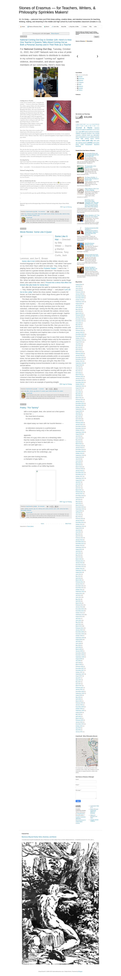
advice (84, 129)
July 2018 (78, 459)
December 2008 (80, 653)
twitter (79, 84)
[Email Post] (48, 211)
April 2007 (78, 683)
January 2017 (79, 493)
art (83, 132)
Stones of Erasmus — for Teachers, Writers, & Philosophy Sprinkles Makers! (57, 10)
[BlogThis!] (53, 212)
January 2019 (79, 447)
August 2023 (79, 342)
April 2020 (78, 418)
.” (48, 285)
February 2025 (79, 315)
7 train (87, 124)
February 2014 (79, 537)
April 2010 (78, 624)
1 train (77, 124)
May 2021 (78, 394)
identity (52, 213)
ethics (77, 137)
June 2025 (78, 307)
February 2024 (79, 330)
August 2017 (79, 480)
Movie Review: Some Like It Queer (36, 232)
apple (80, 131)
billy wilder (26, 391)
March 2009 (79, 649)
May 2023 (78, 347)
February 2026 (79, 292)
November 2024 (80, 321)
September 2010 (80, 614)
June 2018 (78, 461)
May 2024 (78, 324)
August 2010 (79, 616)
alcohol (94, 129)
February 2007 (79, 687)
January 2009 (79, 651)
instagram (80, 82)
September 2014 (80, 526)
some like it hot (55, 391)
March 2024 (79, 328)
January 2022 (79, 378)
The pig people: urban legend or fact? (90, 166)
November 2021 (80, 382)
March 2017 (79, 490)
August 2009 (79, 639)
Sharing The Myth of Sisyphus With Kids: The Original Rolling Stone (91, 269)
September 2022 (80, 363)
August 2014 (79, 528)
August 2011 (79, 593)
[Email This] (51, 212)
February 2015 (79, 518)
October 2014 (79, 524)
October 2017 (79, 476)
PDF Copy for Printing (66, 207)
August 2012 (79, 572)
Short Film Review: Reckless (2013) (89, 244)
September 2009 (80, 637)
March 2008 (79, 664)
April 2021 (78, 395)
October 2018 (79, 453)
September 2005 (80, 710)
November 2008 (80, 655)
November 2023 (80, 336)
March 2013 (79, 559)
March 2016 (79, 505)
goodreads (81, 78)
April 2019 (78, 442)
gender (35, 213)
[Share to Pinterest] (58, 212)
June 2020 (78, 415)
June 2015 (78, 514)
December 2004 (80, 724)
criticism (31, 391)
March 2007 (79, 685)
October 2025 (79, 299)
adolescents (79, 129)
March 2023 (79, 351)
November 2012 (80, 566)
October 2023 (79, 338)
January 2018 (79, 470)
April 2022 (78, 372)
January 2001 (79, 731)
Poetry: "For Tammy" (29, 407)
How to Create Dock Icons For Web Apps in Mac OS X (92, 255)
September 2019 (80, 432)
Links (95, 26)
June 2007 (78, 680)
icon (37, 508)
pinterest (80, 86)
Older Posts (68, 523)
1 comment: (41, 388)
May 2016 (78, 501)
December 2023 (80, 334)
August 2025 (79, 303)
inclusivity (57, 213)
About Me (63, 26)
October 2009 (79, 635)
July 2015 (78, 513)
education (96, 135)
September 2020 (80, 409)
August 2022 (79, 365)
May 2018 (78, 463)
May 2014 (78, 534)
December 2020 (80, 403)
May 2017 (78, 486)
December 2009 (80, 632)
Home (42, 523)
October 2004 (79, 726)
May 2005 (78, 714)
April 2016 (78, 503)
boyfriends (91, 131)
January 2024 (79, 332)
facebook (80, 80)
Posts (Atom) (30, 526)
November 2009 (80, 634)
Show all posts (55, 33)
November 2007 (80, 670)
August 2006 (79, 695)
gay (33, 213)
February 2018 (79, 468)
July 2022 (78, 367)
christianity (83, 133)
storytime (30, 215)
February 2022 (79, 376)
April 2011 (78, 601)
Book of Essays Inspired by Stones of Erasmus (94, 811)
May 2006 (78, 697)
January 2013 (79, 562)
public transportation (86, 144)
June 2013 (78, 553)
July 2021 (78, 390)
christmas (89, 133)
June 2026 (78, 288)
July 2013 (78, 551)
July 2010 (78, 618)
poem (44, 508)
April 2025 (78, 311)
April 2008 (78, 662)
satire (58, 508)
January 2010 (79, 630)
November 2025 (80, 297)
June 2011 (78, 597)
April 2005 (78, 716)
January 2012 (79, 584)
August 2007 (79, 676)
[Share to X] (54, 212)
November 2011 (80, 587)
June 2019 (78, 438)
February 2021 (79, 399)
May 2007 (78, 682)
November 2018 (80, 451)
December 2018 (80, 449)
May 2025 (78, 309)
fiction (92, 137)
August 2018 (79, 457)
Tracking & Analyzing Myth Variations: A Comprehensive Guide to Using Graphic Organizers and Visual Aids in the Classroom (91, 231)
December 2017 (80, 472)
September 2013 (80, 547)
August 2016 (79, 497)
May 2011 (78, 599)
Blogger (80, 971)
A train (93, 124)
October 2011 (79, 589)
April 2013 (78, 557)
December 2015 (80, 507)
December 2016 (80, 495)
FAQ (90, 26)
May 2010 (78, 622)
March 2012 (79, 580)
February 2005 (79, 720)
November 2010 (80, 610)
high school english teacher (44, 213)
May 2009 (78, 645)
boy (25, 213)
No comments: (41, 211)
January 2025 (79, 317)
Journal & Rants (84, 128)
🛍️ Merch (46, 26)
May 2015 (78, 516)
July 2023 (78, 344)
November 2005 (80, 706)
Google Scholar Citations (94, 820)
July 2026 (78, 286)
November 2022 (80, 359)
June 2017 (78, 484)
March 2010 (79, 626)
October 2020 (79, 407)
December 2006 (80, 691)
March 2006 (79, 701)
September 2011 (80, 591)
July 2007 (78, 678)
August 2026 (79, 284)
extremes (31, 508)
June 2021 (78, 392)
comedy (97, 133)
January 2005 (79, 722)
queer (26, 215)
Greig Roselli (80, 813)
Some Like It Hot (28, 261)
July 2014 (78, 530)
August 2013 (79, 549)
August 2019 (79, 434)
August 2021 (79, 388)
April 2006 (78, 699)
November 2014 (80, 522)
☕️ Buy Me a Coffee (74, 26)
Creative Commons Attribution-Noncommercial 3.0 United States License (81, 820)
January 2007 (79, 689)
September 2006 (80, 693)
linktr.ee (80, 90)
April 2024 (78, 326)
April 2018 (78, 464)
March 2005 (79, 718)
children (78, 133)
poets (94, 142)
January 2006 (79, 704)
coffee (93, 133)
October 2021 (79, 384)
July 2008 (78, 660)
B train (81, 125)
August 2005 (79, 712)
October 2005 (79, 708)
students (35, 215)
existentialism (82, 137)
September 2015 (80, 509)
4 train (80, 124)
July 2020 (78, 413)
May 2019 (78, 440)
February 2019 (79, 445)
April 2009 (78, 647)
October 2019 (79, 430)
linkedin (80, 76)
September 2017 (80, 478)
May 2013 (78, 555)
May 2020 (78, 417)
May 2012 (78, 576)
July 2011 (78, 595)
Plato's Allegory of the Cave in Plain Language (92, 189)
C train (85, 125)
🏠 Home (22, 26)
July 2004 (78, 728)
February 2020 (79, 422)
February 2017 (79, 491)
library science (94, 138)
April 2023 (78, 349)
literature (78, 140)
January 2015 (79, 520)
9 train (90, 124)
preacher (51, 508)
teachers (96, 144)
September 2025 (80, 301)
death (88, 135)
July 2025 (78, 305)
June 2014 (78, 532)
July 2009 (78, 641)
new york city (87, 140)
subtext (61, 391)
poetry (47, 508)
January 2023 (79, 355)
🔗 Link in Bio (55, 26)
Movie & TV (38, 391)
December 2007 (80, 668)
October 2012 (79, 568)
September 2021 (80, 386)
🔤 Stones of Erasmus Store (34, 26)
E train (94, 125)
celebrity (26, 508)
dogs (92, 135)
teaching (78, 146)
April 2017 (78, 488)
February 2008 (79, 666)
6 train (83, 124)
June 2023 (78, 345)
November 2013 (80, 543)
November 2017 (80, 474)
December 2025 (80, 296)
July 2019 (78, 436)
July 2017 (78, 482)
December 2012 (80, 564)
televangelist (23, 510)
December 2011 (80, 585)
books (86, 131)
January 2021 (79, 401)
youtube (81, 88)
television (29, 510)
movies (43, 391)
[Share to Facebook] (56, 212)
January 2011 (79, 607)
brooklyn (96, 131)
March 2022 (79, 374)
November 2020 (80, 405)
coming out (29, 213)
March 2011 (79, 603)
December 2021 (80, 380)
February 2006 (79, 703)
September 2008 (80, 657)
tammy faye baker (64, 508)
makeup (40, 508)
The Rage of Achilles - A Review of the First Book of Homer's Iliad (91, 179)
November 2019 (80, 428)
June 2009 (78, 643)
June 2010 (78, 620)
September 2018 (80, 455)
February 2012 (79, 582)
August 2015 (79, 511)
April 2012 (78, 578)
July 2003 (78, 729)
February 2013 (79, 561)
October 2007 (79, 672)
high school (85, 138)
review (50, 391)
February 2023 (79, 353)
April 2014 (78, 536)
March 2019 (79, 443)
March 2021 (79, 397)
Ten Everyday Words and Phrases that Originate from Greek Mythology (92, 155)
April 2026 (78, 290)
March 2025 (79, 313)
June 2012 (78, 574)
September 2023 (80, 340)
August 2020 (79, 411)
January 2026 (79, 294)
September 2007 (80, 674)
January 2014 (79, 539)
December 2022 (80, 357)
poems (85, 142)
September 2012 (80, 570)
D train (90, 125)
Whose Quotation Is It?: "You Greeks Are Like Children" (92, 216)
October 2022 (79, 361)
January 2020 (79, 424)
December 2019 (80, 426)
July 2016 (78, 499)
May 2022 (78, 370)
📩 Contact (84, 26)
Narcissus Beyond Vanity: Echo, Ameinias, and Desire (39, 837)
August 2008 (79, 658)
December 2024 (80, 319)
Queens (97, 128)
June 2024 (78, 323)
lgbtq (61, 213)
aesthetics (89, 129)
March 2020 (79, 420)
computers (78, 135)
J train (97, 125)
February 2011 (79, 605)
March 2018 (79, 466)
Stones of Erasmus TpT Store (93, 817)
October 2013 (79, 545)
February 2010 (79, 628)
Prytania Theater (50, 268)
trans (38, 215)
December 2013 (80, 541)
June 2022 (78, 369)
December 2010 (80, 609)
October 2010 (79, 612)
